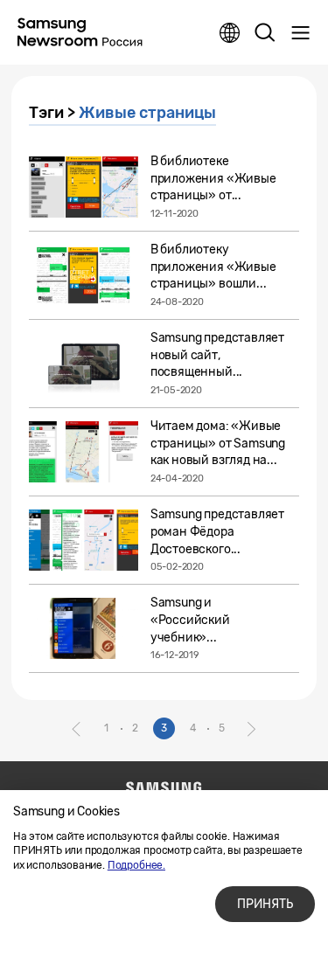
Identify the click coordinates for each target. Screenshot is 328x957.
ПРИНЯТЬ (265, 904)
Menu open (300, 33)
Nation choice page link (230, 33)
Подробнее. (136, 865)
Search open (265, 33)
